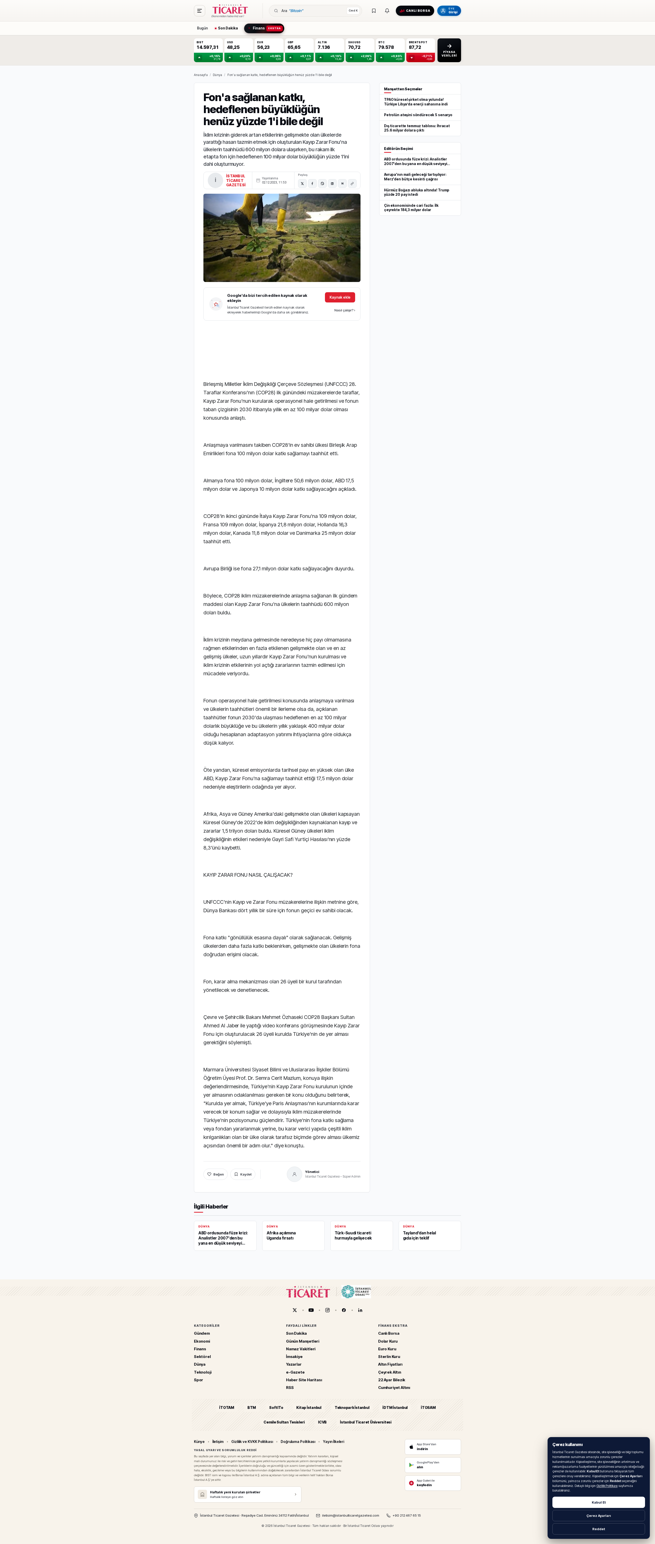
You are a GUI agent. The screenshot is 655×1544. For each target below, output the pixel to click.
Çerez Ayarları (598, 1516)
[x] (295, 1310)
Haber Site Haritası (304, 1379)
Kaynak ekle (340, 297)
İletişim (218, 1441)
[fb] (344, 1310)
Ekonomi (202, 1341)
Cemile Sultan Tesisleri (284, 1422)
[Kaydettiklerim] (373, 10)
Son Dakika (296, 1333)
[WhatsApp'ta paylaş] (322, 183)
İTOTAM (226, 1407)
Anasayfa (201, 75)
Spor (198, 1379)
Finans (200, 1348)
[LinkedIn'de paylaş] (332, 183)
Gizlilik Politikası (607, 1486)
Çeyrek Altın (389, 1371)
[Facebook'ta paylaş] (312, 183)
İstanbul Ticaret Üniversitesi (365, 1422)
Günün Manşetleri (302, 1341)
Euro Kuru (387, 1348)
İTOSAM (428, 1407)
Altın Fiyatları (390, 1364)
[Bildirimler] (387, 10)
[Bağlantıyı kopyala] (352, 183)
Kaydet (246, 1174)
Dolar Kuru (388, 1341)
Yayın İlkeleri (333, 1441)
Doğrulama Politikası (298, 1441)
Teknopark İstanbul (352, 1407)
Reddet (598, 1529)
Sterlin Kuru (389, 1356)
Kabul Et (599, 1502)
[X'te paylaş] (302, 183)
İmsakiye (294, 1356)
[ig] (327, 1310)
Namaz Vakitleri (300, 1348)
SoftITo (276, 1407)
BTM (251, 1407)
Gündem (202, 1333)
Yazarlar (294, 1364)
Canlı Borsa (388, 1333)
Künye (199, 1441)
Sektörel (202, 1356)
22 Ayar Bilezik (391, 1379)
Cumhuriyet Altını (394, 1387)
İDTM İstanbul (395, 1407)
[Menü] (199, 10)
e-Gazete (295, 1371)
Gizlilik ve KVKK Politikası (252, 1441)
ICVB (322, 1422)
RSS (289, 1387)
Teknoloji (202, 1371)
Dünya (217, 75)
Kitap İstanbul (308, 1407)
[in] (360, 1310)
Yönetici (312, 1172)
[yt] (311, 1310)
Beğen (218, 1174)
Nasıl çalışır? (344, 310)
